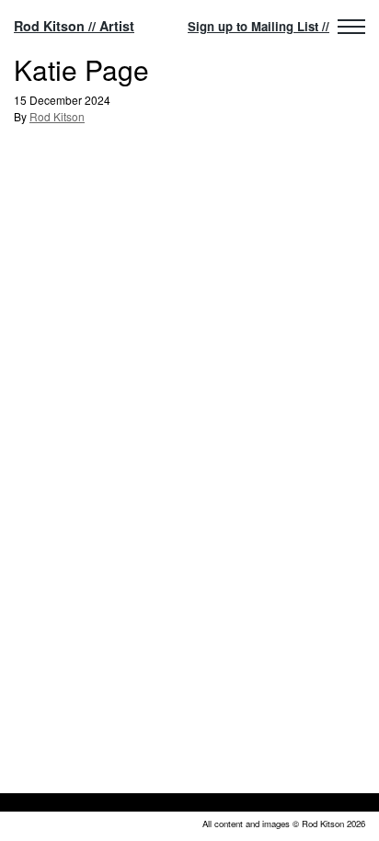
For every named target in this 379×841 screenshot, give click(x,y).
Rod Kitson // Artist (74, 26)
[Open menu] (351, 26)
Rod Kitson (57, 116)
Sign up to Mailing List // (258, 26)
